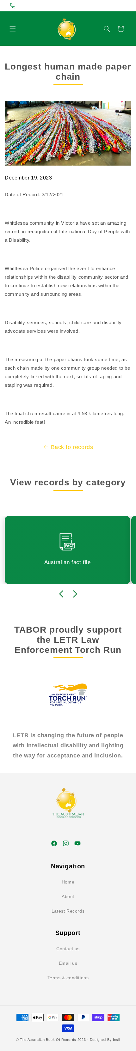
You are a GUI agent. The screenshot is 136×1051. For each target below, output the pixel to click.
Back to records (72, 447)
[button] (13, 29)
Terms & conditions (68, 977)
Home (68, 881)
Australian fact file (67, 562)
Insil (116, 1040)
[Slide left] (61, 594)
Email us (68, 963)
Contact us (68, 948)
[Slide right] (75, 594)
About (68, 896)
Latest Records (68, 911)
